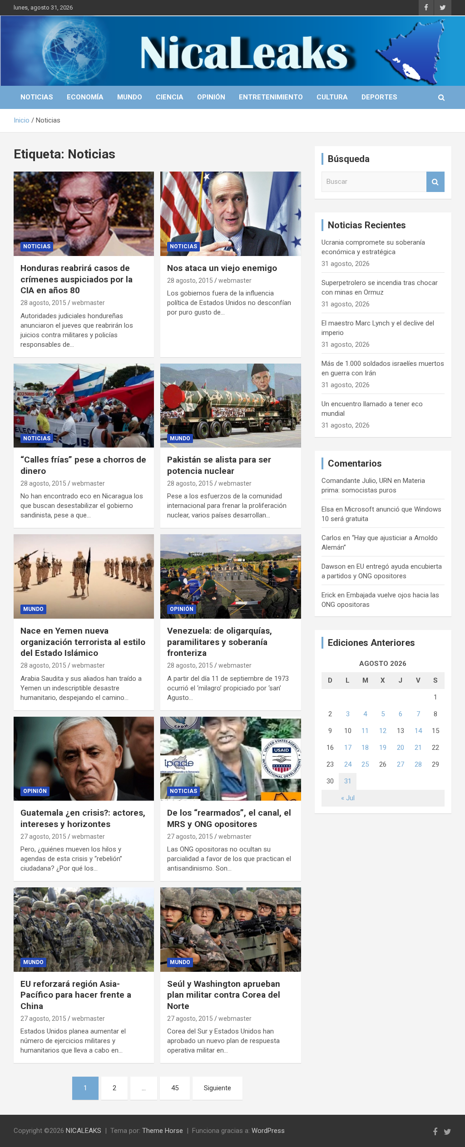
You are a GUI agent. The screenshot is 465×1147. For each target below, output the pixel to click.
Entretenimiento (271, 97)
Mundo (129, 97)
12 (382, 731)
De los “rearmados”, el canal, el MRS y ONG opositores (229, 818)
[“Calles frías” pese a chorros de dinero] (83, 405)
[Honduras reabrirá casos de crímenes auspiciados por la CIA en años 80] (83, 214)
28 (418, 764)
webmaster (88, 302)
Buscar (435, 182)
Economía (85, 97)
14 (418, 731)
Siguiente (217, 1088)
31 (347, 781)
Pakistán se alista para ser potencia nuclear (219, 465)
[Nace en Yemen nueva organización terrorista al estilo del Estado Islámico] (83, 576)
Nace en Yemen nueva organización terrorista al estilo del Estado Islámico (82, 641)
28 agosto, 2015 (43, 302)
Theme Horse (162, 1131)
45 (174, 1088)
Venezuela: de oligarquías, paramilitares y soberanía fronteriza (219, 641)
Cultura (332, 97)
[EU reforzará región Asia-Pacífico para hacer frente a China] (83, 929)
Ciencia (169, 97)
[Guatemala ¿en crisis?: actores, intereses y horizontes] (83, 758)
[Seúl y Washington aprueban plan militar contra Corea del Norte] (230, 929)
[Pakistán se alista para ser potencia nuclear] (230, 405)
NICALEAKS (83, 1131)
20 (400, 747)
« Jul (348, 798)
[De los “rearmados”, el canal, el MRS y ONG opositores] (230, 758)
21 (418, 747)
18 (365, 747)
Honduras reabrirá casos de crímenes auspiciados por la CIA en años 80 (76, 279)
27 (400, 764)
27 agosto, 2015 (43, 836)
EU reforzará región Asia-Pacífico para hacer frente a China (75, 995)
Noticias (36, 97)
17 (347, 747)
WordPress (268, 1131)
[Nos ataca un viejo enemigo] (230, 214)
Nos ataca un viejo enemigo (222, 268)
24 (347, 764)
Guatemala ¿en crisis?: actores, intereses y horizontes (82, 818)
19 (382, 747)
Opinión (211, 97)
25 (365, 764)
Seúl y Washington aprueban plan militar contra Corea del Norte (223, 995)
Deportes (379, 97)
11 (365, 731)
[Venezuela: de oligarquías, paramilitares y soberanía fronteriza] (230, 576)
